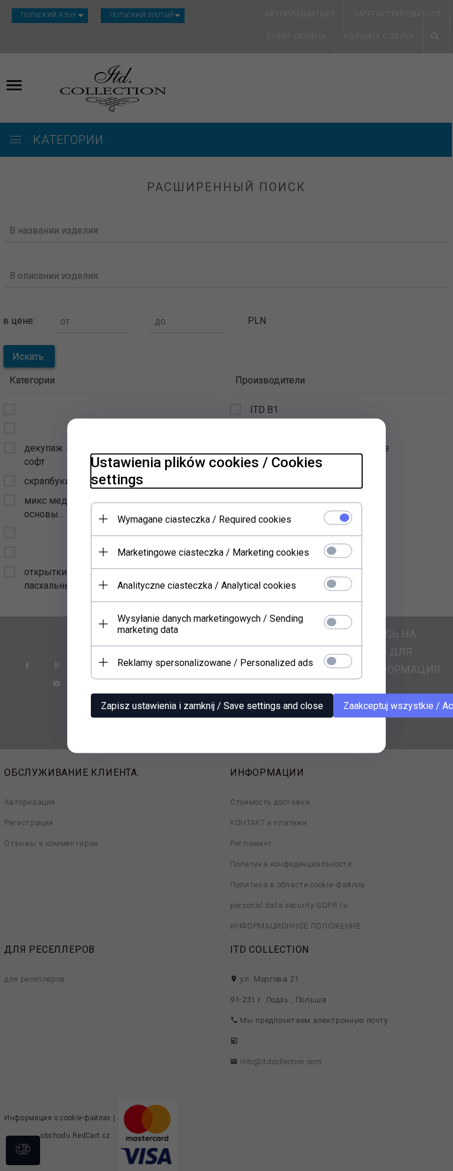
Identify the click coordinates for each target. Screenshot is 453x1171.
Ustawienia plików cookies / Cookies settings (207, 470)
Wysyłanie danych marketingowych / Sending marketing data (210, 623)
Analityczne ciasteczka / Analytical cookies (206, 585)
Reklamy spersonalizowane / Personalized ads (215, 662)
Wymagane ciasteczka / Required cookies (204, 518)
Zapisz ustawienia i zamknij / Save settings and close (212, 705)
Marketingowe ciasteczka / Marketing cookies (213, 551)
